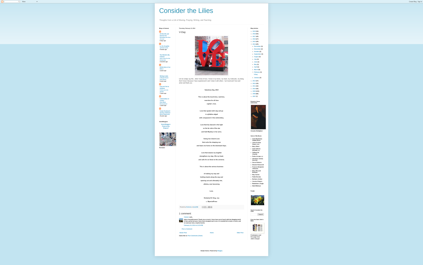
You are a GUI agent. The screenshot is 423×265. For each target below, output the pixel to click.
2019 (254, 31)
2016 (254, 39)
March (256, 69)
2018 (254, 34)
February (257, 72)
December (257, 46)
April (255, 67)
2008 (254, 94)
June (256, 62)
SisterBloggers (166, 124)
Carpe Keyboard (165, 111)
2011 (254, 86)
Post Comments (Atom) (195, 235)
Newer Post (183, 232)
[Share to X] (207, 207)
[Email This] (203, 207)
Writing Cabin (164, 76)
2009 (254, 91)
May (255, 64)
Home (212, 232)
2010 (254, 88)
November (257, 49)
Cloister (186, 217)
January (257, 77)
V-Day (256, 74)
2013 (254, 81)
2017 (254, 36)
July (255, 59)
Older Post (240, 232)
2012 (254, 83)
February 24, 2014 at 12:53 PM (193, 225)
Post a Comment (187, 229)
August (256, 56)
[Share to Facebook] (209, 207)
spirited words (164, 47)
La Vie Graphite (164, 46)
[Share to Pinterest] (211, 207)
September (257, 54)
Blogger (219, 251)
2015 (254, 41)
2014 (254, 44)
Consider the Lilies (186, 10)
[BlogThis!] (205, 207)
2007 (254, 96)
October (257, 51)
